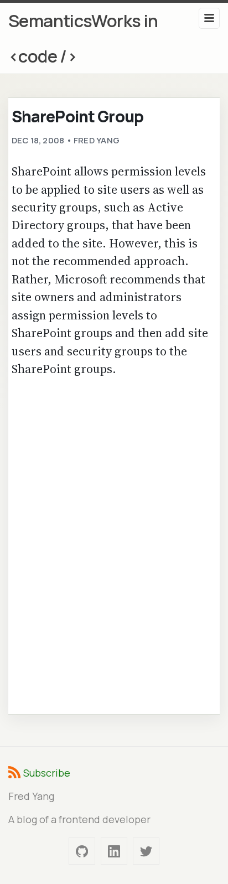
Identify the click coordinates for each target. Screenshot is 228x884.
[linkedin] (114, 851)
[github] (82, 851)
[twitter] (146, 851)
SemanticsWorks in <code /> (83, 38)
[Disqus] (114, 544)
